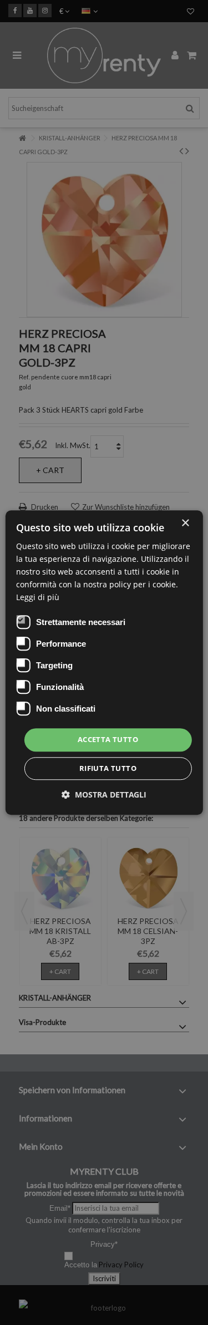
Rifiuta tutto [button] (107, 768)
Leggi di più (37, 597)
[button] (104, 794)
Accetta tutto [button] (108, 740)
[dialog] (103, 662)
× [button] (185, 523)
